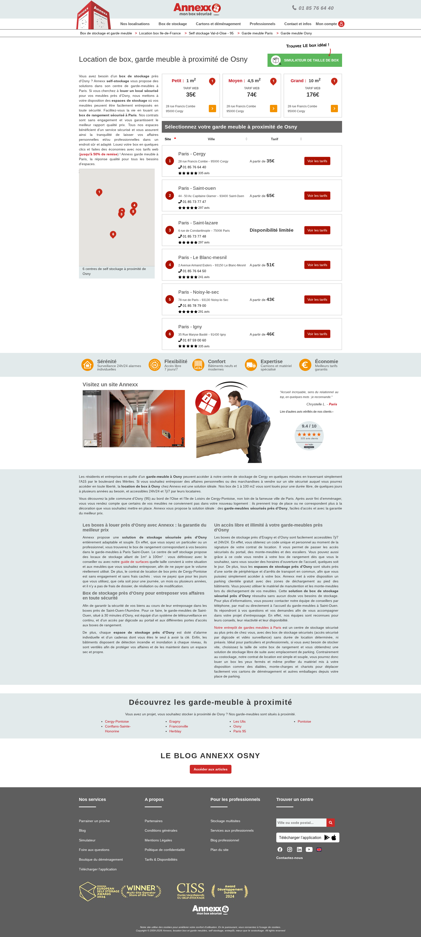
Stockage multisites (225, 821)
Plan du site (219, 850)
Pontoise (304, 721)
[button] (99, 193)
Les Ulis (239, 721)
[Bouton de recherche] (330, 822)
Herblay (175, 731)
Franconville (178, 726)
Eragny (174, 721)
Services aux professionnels (232, 830)
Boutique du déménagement (101, 859)
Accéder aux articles (211, 769)
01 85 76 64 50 (194, 271)
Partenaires (154, 821)
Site (168, 139)
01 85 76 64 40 (194, 167)
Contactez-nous (289, 858)
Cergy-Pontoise (117, 721)
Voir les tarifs (317, 161)
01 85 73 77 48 (194, 236)
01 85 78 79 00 (194, 306)
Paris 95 (239, 731)
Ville (211, 139)
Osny (237, 726)
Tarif (274, 139)
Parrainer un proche (94, 821)
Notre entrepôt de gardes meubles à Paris (247, 627)
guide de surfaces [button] (135, 562)
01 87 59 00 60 (194, 340)
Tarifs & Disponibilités (161, 859)
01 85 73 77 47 (194, 202)
